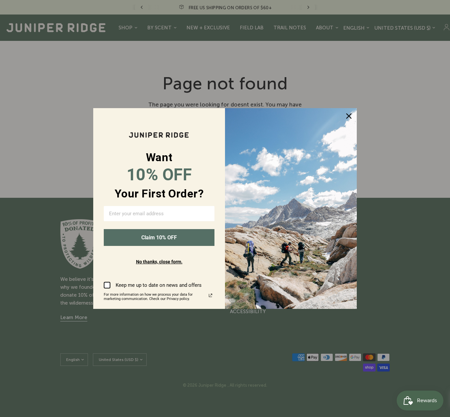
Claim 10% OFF (159, 237)
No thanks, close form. (159, 261)
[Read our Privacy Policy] (210, 295)
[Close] (349, 116)
